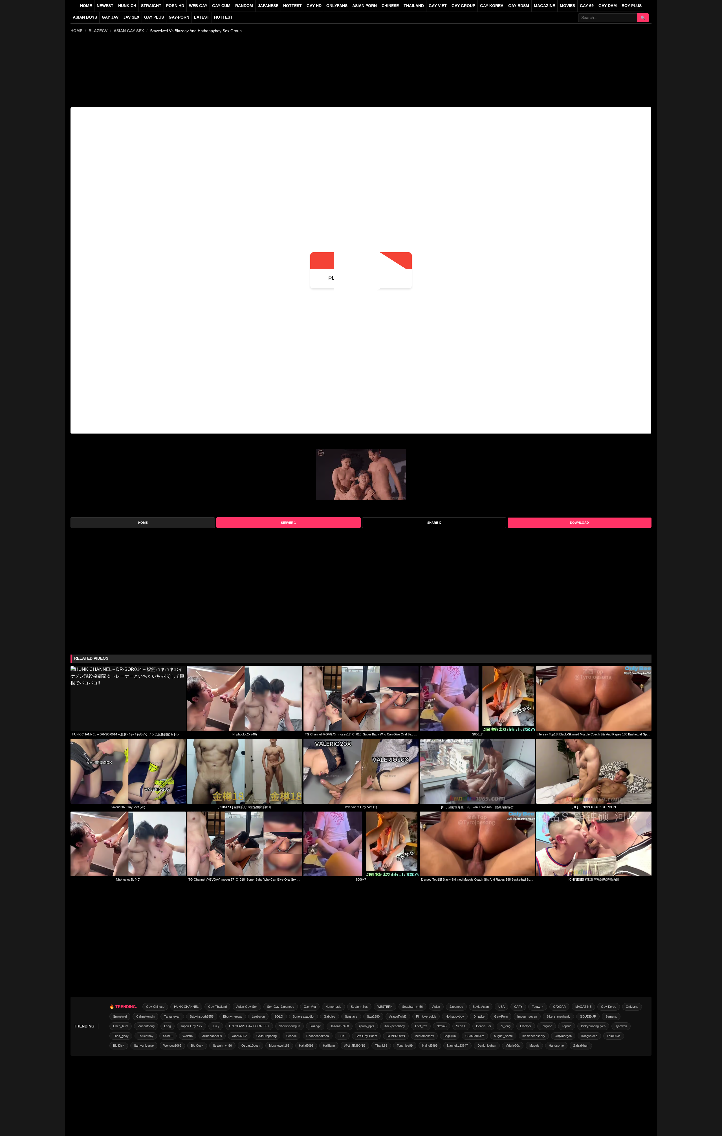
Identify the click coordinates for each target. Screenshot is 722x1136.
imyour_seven (527, 1016)
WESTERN (385, 1006)
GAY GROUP (463, 6)
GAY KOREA (491, 6)
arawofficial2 (397, 1016)
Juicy (215, 1026)
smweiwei (120, 1016)
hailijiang (329, 1045)
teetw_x (537, 1006)
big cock (197, 1045)
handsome (556, 1045)
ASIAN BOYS (85, 17)
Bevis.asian (481, 1006)
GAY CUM (221, 6)
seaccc (291, 1036)
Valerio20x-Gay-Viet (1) (361, 807)
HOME (76, 30)
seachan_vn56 (412, 1006)
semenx (611, 1016)
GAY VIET (438, 6)
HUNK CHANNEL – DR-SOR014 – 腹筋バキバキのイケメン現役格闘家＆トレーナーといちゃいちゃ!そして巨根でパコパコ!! (128, 734)
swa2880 (373, 1016)
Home (86, 6)
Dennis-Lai (483, 1026)
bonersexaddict (303, 1016)
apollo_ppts (366, 1026)
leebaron (258, 1016)
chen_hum (120, 1026)
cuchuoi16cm (474, 1036)
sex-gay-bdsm (366, 1036)
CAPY (518, 1006)
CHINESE (390, 6)
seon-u (461, 1026)
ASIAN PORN (364, 6)
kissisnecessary (533, 1036)
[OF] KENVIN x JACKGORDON (594, 807)
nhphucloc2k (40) (244, 734)
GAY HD (314, 6)
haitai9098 (306, 1045)
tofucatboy (145, 1036)
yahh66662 (239, 1036)
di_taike (479, 1016)
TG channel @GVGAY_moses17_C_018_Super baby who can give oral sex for (361, 734)
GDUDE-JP (588, 1016)
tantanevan (172, 1016)
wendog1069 (172, 1045)
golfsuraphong (266, 1036)
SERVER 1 (288, 522)
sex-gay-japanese (280, 1006)
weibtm (187, 1036)
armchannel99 (212, 1036)
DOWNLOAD (579, 522)
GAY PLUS (154, 17)
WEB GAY (198, 6)
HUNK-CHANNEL (186, 1006)
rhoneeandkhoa (317, 1036)
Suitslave (351, 1016)
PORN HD (175, 6)
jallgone (546, 1026)
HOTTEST (292, 6)
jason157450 (339, 1026)
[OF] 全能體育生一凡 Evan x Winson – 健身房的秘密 (477, 807)
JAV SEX (131, 17)
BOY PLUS (632, 6)
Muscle (534, 1045)
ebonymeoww (232, 1016)
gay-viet (310, 1006)
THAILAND (414, 6)
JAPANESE (268, 6)
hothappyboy (455, 1016)
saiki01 (168, 1036)
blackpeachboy (394, 1026)
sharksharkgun (289, 1026)
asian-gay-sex (246, 1006)
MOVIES (567, 6)
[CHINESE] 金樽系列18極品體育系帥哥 (244, 807)
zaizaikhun (580, 1045)
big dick (118, 1045)
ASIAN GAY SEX (129, 30)
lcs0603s (613, 1036)
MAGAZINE (544, 6)
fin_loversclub (426, 1016)
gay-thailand (217, 1006)
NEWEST (105, 6)
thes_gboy (121, 1036)
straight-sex (359, 1006)
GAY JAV (110, 17)
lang (167, 1026)
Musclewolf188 (279, 1045)
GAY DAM (607, 6)
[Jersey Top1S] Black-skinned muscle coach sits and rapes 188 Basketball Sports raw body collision (594, 734)
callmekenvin (145, 1016)
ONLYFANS (336, 6)
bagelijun (450, 1036)
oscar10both (250, 1045)
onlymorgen (563, 1036)
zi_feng (505, 1026)
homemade (333, 1006)
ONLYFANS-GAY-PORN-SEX (249, 1026)
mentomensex (424, 1036)
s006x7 (477, 734)
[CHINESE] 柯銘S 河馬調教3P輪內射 (594, 879)
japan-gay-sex (191, 1026)
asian (436, 1006)
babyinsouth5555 (201, 1016)
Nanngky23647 (457, 1045)
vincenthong (146, 1026)
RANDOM (244, 6)
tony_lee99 (405, 1045)
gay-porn (179, 17)
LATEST (201, 17)
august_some (503, 1036)
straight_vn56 (222, 1045)
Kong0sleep (589, 1036)
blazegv (98, 30)
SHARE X (434, 522)
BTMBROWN (396, 1036)
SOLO (278, 1016)
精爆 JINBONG (355, 1045)
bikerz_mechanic (558, 1016)
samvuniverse (144, 1045)
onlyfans (632, 1006)
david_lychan (486, 1045)
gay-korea (608, 1006)
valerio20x (513, 1045)
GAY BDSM (518, 6)
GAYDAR (559, 1006)
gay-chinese (155, 1006)
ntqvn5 (441, 1026)
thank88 (381, 1045)
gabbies (329, 1016)
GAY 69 (587, 6)
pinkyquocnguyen (593, 1026)
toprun (566, 1026)
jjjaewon (621, 1026)
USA (501, 1006)
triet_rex (421, 1026)
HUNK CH (127, 6)
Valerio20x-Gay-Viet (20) (128, 807)
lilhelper (525, 1026)
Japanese (456, 1006)
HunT (342, 1036)
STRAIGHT (151, 6)
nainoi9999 (429, 1045)
